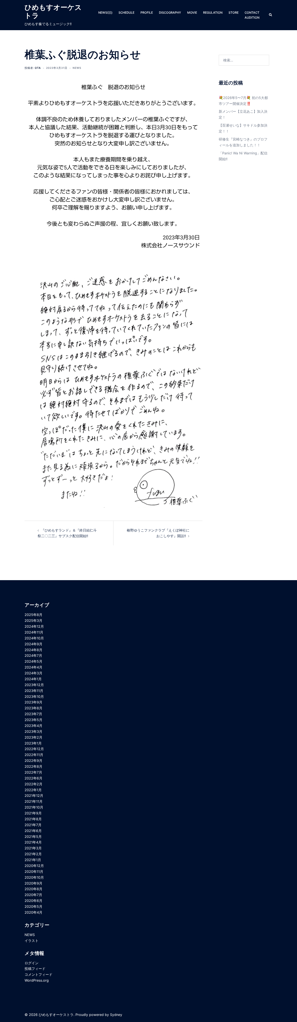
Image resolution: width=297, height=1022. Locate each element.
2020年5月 (33, 906)
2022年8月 (33, 766)
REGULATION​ (212, 12)
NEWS (77, 67)
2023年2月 (33, 737)
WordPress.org (37, 980)
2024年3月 (33, 673)
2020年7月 (33, 895)
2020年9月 (33, 883)
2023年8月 (33, 708)
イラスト (31, 940)
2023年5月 (33, 720)
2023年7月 (33, 714)
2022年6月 (33, 778)
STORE (234, 12)
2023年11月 (34, 690)
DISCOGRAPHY (170, 12)
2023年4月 (33, 725)
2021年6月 (33, 831)
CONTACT (252, 12)
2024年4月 (33, 667)
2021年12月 (34, 795)
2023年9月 (33, 702)
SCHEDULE (126, 12)
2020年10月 (34, 877)
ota (38, 67)
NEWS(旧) (105, 12)
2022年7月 (33, 772)
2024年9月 (33, 644)
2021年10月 (34, 807)
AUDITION (252, 17)
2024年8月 (33, 650)
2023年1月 (33, 743)
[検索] (270, 15)
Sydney (116, 1014)
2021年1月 (33, 860)
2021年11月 (34, 801)
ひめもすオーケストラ (53, 11)
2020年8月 (33, 889)
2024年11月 (34, 632)
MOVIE (192, 12)
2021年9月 (33, 813)
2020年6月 (33, 900)
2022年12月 (34, 749)
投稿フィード (35, 968)
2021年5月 (33, 836)
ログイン (31, 963)
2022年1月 (33, 790)
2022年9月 (33, 760)
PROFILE (146, 12)
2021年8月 (33, 819)
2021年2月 (33, 854)
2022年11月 (34, 755)
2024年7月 (33, 655)
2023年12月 (34, 685)
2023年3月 (33, 731)
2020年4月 (33, 912)
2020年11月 (34, 871)
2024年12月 (34, 626)
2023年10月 (34, 696)
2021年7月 (33, 825)
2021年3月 (33, 848)
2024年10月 (34, 638)
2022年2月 (33, 784)
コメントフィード (38, 974)
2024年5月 (33, 661)
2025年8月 (33, 615)
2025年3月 (33, 620)
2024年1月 (33, 679)
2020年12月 (34, 865)
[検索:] (244, 60)
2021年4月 (33, 842)
